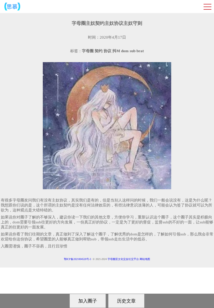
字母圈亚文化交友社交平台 (123, 259)
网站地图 (145, 259)
